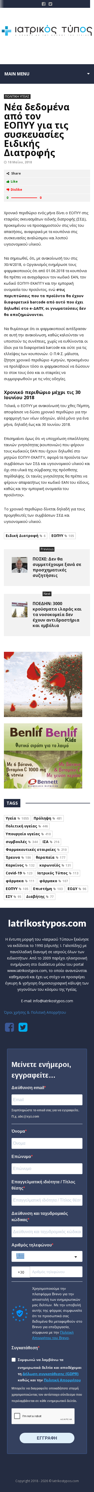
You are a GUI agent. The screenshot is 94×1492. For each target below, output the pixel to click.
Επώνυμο (21, 1156)
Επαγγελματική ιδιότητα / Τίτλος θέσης (43, 1185)
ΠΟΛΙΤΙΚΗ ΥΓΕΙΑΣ (17, 96)
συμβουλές (22, 841)
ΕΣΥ (13, 896)
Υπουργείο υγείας (28, 833)
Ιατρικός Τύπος (57, 872)
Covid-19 (19, 872)
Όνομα (18, 1131)
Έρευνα (18, 857)
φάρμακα (20, 880)
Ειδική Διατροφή (25, 535)
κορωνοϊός (55, 865)
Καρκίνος (20, 865)
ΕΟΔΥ (77, 888)
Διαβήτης (40, 896)
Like (14, 181)
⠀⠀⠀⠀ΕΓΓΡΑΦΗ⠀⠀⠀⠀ (47, 1438)
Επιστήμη (48, 888)
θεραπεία (50, 857)
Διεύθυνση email (27, 1087)
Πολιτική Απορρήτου (62, 1380)
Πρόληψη (48, 818)
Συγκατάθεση (24, 1348)
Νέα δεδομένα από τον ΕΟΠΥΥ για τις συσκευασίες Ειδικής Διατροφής (36, 130)
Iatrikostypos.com (47, 923)
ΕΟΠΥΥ (62, 535)
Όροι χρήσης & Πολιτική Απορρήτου (35, 1012)
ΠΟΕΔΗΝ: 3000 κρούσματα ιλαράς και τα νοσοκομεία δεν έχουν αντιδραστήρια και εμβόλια (57, 614)
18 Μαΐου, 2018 (20, 162)
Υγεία (17, 818)
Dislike (16, 189)
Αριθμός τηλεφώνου (31, 1245)
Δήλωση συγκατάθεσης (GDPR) (50, 1374)
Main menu (17, 74)
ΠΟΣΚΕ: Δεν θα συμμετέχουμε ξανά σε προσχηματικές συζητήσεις (57, 567)
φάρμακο (53, 880)
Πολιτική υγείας (27, 825)
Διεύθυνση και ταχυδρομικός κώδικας (39, 1216)
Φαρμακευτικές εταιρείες (36, 849)
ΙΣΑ (51, 841)
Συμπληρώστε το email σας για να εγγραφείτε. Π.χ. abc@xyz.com (45, 1113)
